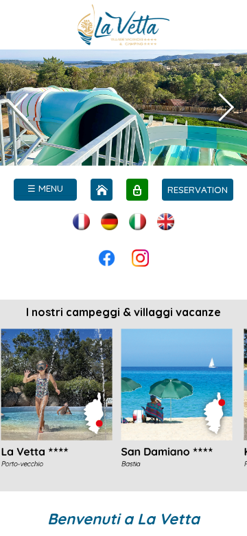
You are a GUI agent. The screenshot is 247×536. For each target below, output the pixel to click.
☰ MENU (45, 188)
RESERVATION (197, 189)
